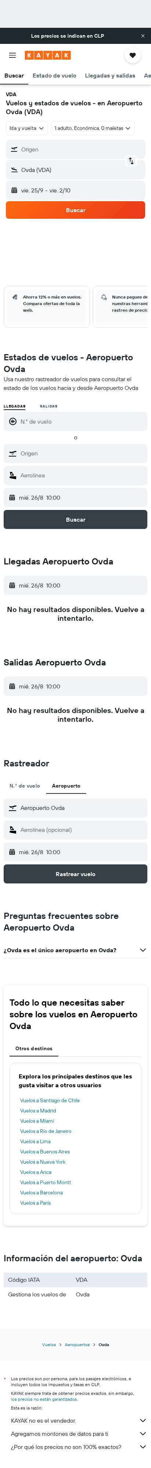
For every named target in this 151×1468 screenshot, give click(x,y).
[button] (143, 36)
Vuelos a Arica (35, 1172)
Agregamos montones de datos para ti (59, 1433)
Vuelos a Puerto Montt (45, 1182)
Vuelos (49, 1344)
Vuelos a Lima (35, 1141)
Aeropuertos (77, 1344)
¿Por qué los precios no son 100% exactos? (66, 1446)
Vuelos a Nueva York (43, 1162)
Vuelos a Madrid (38, 1110)
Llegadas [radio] (14, 406)
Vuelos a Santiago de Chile (50, 1100)
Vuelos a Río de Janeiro (45, 1131)
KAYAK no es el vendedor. (43, 1420)
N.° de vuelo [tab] (25, 785)
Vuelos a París (35, 1202)
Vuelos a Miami (37, 1121)
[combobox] (82, 453)
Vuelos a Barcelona (41, 1192)
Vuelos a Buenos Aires (45, 1151)
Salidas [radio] (49, 406)
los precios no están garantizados (44, 1399)
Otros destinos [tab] (33, 1048)
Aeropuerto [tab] (66, 785)
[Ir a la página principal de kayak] (48, 55)
